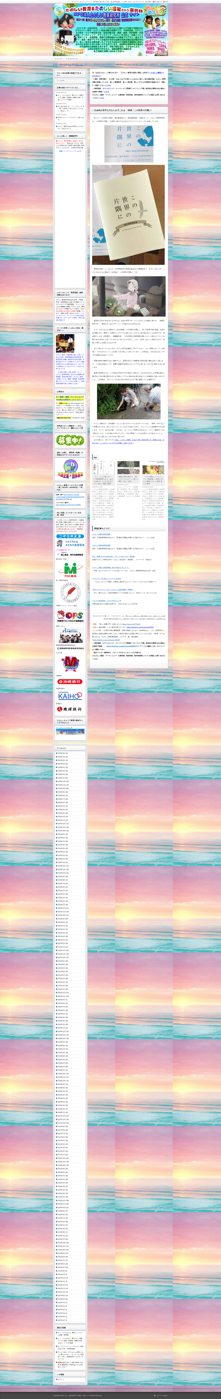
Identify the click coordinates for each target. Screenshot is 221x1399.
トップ (59, 59)
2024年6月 (61, 845)
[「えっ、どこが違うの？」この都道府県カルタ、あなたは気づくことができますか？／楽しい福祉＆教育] (103, 467)
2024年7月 (61, 841)
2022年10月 (62, 915)
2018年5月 (61, 1098)
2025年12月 (62, 781)
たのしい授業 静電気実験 (101, 534)
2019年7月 (61, 1049)
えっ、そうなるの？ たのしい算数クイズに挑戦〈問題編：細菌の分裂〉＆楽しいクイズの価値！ (71, 97)
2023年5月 (61, 890)
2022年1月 (61, 947)
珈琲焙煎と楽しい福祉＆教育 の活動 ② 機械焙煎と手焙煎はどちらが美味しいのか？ (70, 1365)
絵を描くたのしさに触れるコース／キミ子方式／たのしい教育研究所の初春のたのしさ (118, 672)
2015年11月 (62, 1204)
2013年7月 (61, 1302)
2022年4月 (61, 936)
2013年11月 (62, 1288)
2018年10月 (62, 1081)
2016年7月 (61, 1176)
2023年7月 (61, 883)
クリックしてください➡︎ (64, 727)
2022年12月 (62, 908)
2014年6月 (61, 1264)
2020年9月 (61, 1000)
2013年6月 (61, 1306)
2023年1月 (61, 905)
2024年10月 (62, 831)
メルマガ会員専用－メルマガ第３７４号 (106, 601)
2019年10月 (62, 1038)
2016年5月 (61, 1183)
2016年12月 (62, 1158)
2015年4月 (61, 1229)
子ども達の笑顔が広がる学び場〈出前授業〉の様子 (151, 675)
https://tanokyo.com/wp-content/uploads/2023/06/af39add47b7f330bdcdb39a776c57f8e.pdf (70, 497)
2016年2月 (61, 1193)
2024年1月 (61, 862)
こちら (108, 85)
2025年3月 (61, 813)
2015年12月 (62, 1200)
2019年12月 (62, 1031)
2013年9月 (61, 1295)
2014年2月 (61, 1278)
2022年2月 (61, 943)
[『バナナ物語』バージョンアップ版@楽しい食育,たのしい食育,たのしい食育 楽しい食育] (153, 467)
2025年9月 (61, 792)
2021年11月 (62, 954)
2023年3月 (61, 898)
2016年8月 (61, 1172)
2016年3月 (61, 1190)
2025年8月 (61, 795)
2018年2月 (61, 1109)
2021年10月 (62, 957)
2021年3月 (61, 982)
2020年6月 (61, 1010)
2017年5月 (61, 1140)
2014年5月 (61, 1267)
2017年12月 (62, 1116)
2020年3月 (61, 1021)
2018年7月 (61, 1091)
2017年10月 (62, 1123)
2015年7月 (61, 1218)
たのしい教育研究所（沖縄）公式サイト (76, 1395)
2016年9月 (61, 1169)
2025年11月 (62, 785)
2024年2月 (61, 859)
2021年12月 (62, 950)
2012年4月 (61, 1320)
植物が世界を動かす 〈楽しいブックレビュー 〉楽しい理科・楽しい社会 (128, 479)
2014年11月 (62, 1246)
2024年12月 (62, 824)
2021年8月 (61, 964)
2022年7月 (61, 926)
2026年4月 (61, 767)
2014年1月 (61, 1281)
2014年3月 (61, 1274)
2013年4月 (61, 1309)
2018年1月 (61, 1112)
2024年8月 (61, 838)
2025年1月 (61, 820)
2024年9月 (61, 834)
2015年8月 (61, 1214)
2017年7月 (61, 1133)
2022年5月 (61, 933)
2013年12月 (62, 1285)
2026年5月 (61, 764)
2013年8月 (61, 1299)
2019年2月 (61, 1067)
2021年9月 (61, 961)
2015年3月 (61, 1232)
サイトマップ (73, 59)
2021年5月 (61, 975)
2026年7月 (61, 757)
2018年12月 (62, 1074)
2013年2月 (61, 1313)
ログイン (61, 1379)
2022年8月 (61, 922)
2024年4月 (61, 852)
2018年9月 (61, 1084)
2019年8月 (61, 1045)
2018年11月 (62, 1077)
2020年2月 (61, 1024)
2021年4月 (61, 978)
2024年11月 (62, 827)
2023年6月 (61, 887)
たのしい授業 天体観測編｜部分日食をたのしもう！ (111, 567)
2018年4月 (61, 1102)
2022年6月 (61, 929)
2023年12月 (62, 866)
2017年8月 (61, 1130)
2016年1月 (61, 1197)
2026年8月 (61, 753)
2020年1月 (61, 1028)
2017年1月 (61, 1155)
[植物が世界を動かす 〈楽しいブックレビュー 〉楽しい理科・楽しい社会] (128, 467)
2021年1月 (61, 989)
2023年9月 (61, 876)
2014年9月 (61, 1253)
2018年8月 (61, 1088)
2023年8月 (61, 880)
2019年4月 (61, 1060)
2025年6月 (61, 802)
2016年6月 (61, 1179)
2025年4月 (61, 809)
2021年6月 (61, 971)
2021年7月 (61, 968)
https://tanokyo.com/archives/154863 (68, 505)
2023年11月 (62, 869)
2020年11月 (62, 996)
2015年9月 (61, 1211)
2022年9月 (61, 919)
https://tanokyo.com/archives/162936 (121, 646)
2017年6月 (61, 1137)
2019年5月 (61, 1056)
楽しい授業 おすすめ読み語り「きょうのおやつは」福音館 (113, 556)
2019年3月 (61, 1063)
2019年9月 (61, 1042)
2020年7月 (61, 1007)
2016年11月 (62, 1162)
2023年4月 (61, 894)
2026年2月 (61, 774)
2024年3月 (61, 855)
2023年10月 (62, 873)
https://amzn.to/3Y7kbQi (131, 624)
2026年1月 (61, 778)
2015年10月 (62, 1207)
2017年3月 (61, 1147)
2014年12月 (62, 1243)
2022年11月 (62, 912)
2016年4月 (61, 1186)
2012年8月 (61, 1316)
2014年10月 (62, 1250)
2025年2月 (61, 816)
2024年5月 (61, 848)
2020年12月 (62, 993)
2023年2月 (61, 901)
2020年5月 (61, 1014)
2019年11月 (62, 1035)
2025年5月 (61, 806)
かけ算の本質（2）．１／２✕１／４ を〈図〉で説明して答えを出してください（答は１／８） (71, 109)
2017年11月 (62, 1119)
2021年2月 (61, 986)
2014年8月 (61, 1257)
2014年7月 (61, 1260)
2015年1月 (61, 1239)
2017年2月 (61, 1151)
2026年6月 (61, 760)
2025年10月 (62, 788)
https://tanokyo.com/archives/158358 (106, 640)
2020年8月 (61, 1003)
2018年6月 (61, 1095)
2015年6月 (61, 1221)
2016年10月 (62, 1165)
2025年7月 (61, 799)
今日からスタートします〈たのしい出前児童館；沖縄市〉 (113, 590)
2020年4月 (61, 1017)
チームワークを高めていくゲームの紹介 (106, 579)
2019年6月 (61, 1052)
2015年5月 (61, 1225)
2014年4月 (61, 1271)
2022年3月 (61, 940)
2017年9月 (61, 1126)
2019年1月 (61, 1070)
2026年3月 (61, 771)
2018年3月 (61, 1105)
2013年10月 (62, 1292)
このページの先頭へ (161, 1395)
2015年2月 (61, 1236)
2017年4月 (61, 1144)
